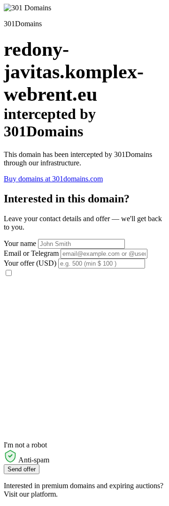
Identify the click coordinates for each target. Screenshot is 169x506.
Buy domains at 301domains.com (53, 179)
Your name (20, 243)
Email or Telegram (31, 253)
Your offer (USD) (30, 263)
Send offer (22, 469)
